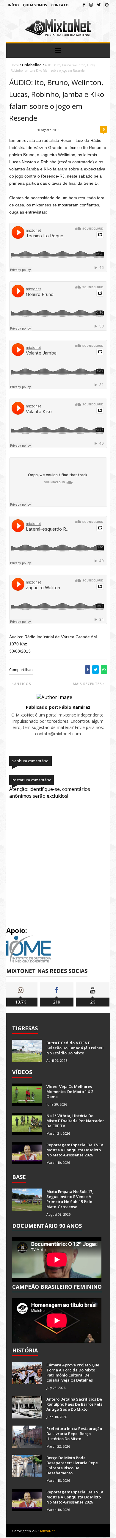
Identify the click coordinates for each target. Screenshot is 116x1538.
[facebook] (84, 4)
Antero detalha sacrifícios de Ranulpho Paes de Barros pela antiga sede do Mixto (74, 1404)
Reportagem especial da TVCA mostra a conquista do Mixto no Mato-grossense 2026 (75, 1150)
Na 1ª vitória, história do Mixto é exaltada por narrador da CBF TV (75, 1120)
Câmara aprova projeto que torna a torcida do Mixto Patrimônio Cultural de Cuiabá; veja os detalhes (72, 1372)
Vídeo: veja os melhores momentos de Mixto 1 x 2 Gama (69, 1091)
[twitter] (98, 4)
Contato (59, 5)
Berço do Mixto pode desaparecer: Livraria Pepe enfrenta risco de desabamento (72, 1465)
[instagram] (91, 4)
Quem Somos (35, 5)
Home (15, 65)
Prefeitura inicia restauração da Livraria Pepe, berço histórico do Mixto (74, 1433)
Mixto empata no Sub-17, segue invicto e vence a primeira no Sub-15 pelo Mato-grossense (69, 1199)
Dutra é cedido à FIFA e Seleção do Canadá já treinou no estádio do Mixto (75, 1048)
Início (13, 5)
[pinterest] (107, 4)
